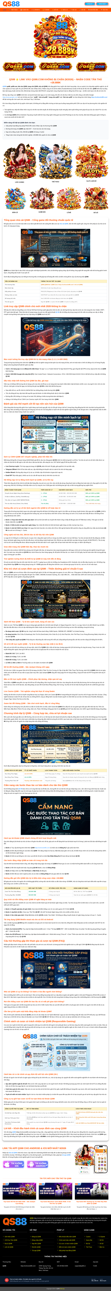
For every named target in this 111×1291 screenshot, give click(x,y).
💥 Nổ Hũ (55, 9)
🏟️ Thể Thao (13, 9)
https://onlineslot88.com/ (42, 847)
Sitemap (62, 1288)
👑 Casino (45, 9)
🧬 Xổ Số (82, 9)
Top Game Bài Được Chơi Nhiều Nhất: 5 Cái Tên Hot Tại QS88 (55, 1202)
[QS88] (11, 4)
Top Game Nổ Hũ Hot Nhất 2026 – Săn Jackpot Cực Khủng (19, 1202)
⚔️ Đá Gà (74, 9)
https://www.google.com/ (10, 97)
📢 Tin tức (104, 9)
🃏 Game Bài (24, 9)
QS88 (4, 9)
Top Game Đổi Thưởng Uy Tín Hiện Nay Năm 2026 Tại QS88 (91, 1202)
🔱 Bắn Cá (64, 9)
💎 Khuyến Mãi (93, 9)
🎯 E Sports (35, 9)
